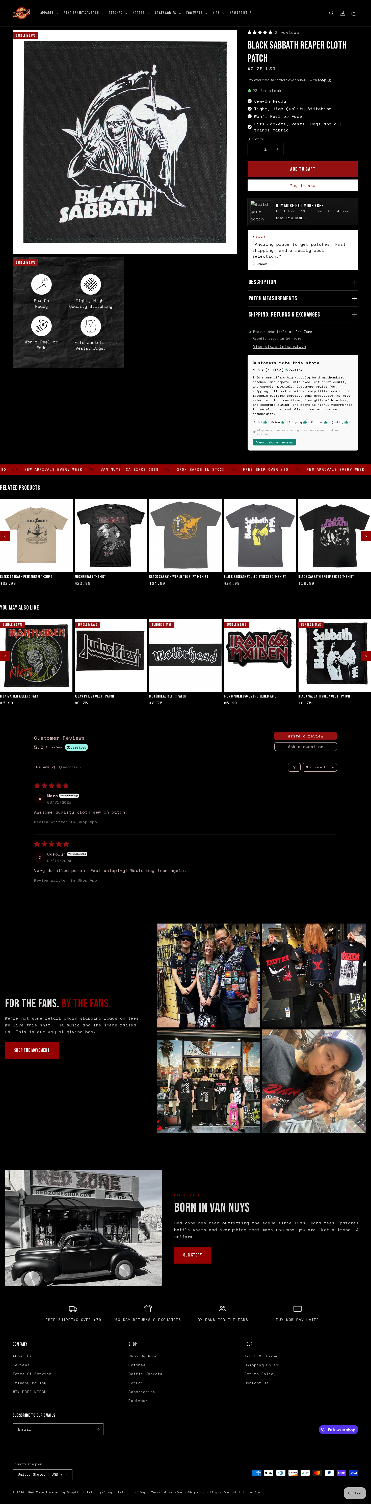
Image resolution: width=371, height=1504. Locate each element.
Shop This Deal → (291, 218)
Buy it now (302, 185)
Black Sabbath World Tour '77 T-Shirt (178, 577)
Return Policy (260, 1373)
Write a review (305, 736)
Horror (135, 1382)
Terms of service (166, 1492)
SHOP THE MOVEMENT (32, 1050)
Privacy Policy (29, 1382)
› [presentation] (366, 536)
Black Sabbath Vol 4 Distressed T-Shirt (255, 577)
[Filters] (294, 767)
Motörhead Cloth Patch (167, 696)
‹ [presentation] (5, 536)
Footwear (138, 1400)
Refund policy (99, 1492)
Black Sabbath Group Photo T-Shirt (326, 577)
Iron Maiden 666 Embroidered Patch (251, 696)
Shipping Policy (263, 1364)
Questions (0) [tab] (70, 767)
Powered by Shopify (63, 1492)
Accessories (141, 1391)
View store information (279, 346)
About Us (22, 1356)
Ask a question (305, 747)
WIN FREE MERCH (29, 1391)
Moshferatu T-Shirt (90, 577)
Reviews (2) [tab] (45, 767)
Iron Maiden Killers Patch (20, 696)
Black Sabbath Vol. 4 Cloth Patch (324, 696)
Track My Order (261, 1356)
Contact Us (257, 1382)
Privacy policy (131, 1492)
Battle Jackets (145, 1373)
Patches (136, 1364)
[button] (49, 13)
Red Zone (36, 1492)
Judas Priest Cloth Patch (94, 696)
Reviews (21, 1364)
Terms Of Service (32, 1373)
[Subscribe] (97, 1429)
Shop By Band (142, 1356)
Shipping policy (202, 1492)
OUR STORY (192, 1255)
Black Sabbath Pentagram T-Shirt (26, 577)
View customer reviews (274, 442)
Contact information (241, 1492)
